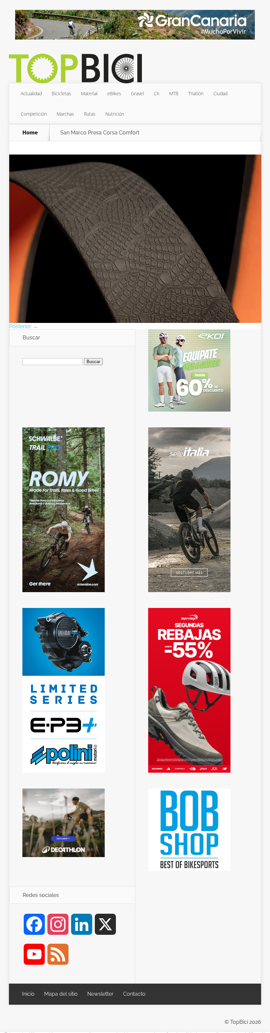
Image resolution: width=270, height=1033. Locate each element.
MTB (173, 93)
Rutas (89, 114)
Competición (34, 114)
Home (30, 132)
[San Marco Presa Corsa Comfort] (135, 321)
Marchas (65, 114)
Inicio (28, 994)
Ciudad (220, 93)
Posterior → (23, 326)
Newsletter (100, 994)
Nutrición (114, 114)
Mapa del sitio (61, 994)
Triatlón (195, 93)
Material (89, 93)
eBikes (114, 93)
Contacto (134, 994)
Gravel (137, 93)
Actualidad (31, 93)
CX (156, 93)
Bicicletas (61, 93)
